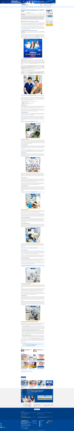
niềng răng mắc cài (30, 149)
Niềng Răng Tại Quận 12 (28, 265)
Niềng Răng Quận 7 (32, 121)
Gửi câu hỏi (49, 24)
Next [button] (53, 384)
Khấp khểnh (51, 21)
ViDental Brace (35, 430)
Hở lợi (51, 22)
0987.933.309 (50, 421)
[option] (25, 384)
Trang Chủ (22, 8)
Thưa (47, 22)
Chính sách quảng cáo (34, 421)
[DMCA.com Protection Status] (48, 422)
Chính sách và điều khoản (34, 423)
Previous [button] (20, 384)
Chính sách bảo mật (34, 422)
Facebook (41, 421)
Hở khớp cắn (51, 23)
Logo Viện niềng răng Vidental (24, 5)
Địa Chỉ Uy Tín (24, 8)
